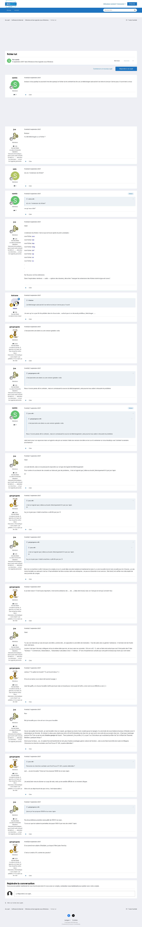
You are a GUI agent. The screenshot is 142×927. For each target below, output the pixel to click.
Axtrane (14, 295)
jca (14, 129)
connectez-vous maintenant (69, 886)
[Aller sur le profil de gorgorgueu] (15, 333)
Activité (16, 10)
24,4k (16, 343)
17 (16, 94)
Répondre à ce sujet (126, 69)
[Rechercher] (135, 10)
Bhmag (9, 10)
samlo (17, 59)
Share (117, 60)
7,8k (15, 312)
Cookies (75, 920)
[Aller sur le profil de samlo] (9, 61)
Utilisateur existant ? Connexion (114, 4)
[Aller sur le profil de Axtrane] (15, 302)
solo (14, 169)
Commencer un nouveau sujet (102, 69)
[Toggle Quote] (27, 199)
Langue (67, 920)
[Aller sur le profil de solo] (15, 175)
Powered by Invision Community (71, 924)
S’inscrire (132, 4)
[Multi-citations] (25, 94)
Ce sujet (127, 10)
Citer (30, 94)
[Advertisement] (40, 37)
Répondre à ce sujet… (24, 894)
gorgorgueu (14, 327)
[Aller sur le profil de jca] (15, 136)
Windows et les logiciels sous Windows (40, 62)
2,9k (15, 146)
